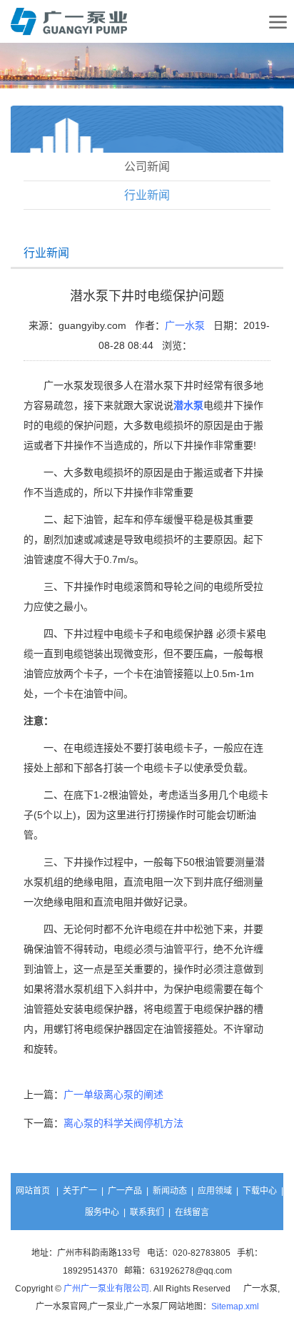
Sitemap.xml (235, 1306)
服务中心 (102, 1212)
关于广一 (80, 1191)
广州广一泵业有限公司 (106, 1289)
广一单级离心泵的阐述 (113, 1094)
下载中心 (260, 1191)
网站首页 (33, 1191)
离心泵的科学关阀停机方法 (123, 1123)
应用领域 (215, 1191)
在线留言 (192, 1212)
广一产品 (125, 1191)
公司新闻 (147, 167)
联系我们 (147, 1212)
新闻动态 (170, 1191)
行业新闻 (147, 195)
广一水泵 (185, 325)
